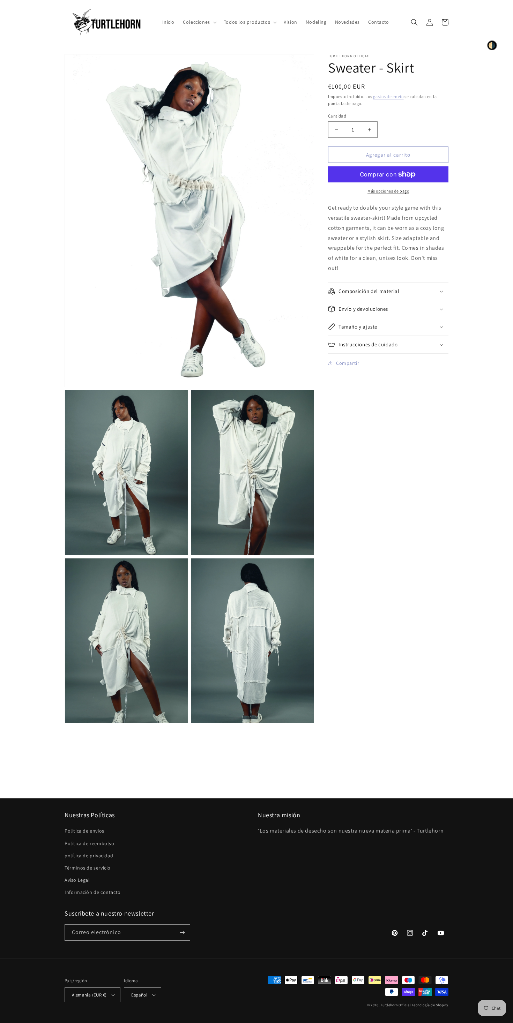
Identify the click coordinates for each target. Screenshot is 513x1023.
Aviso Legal (77, 880)
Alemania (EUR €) (89, 995)
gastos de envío (388, 96)
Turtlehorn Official (395, 1005)
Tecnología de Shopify (430, 1005)
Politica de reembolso (89, 843)
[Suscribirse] (182, 932)
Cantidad (337, 116)
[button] (199, 22)
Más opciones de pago (388, 191)
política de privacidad (89, 855)
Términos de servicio (88, 868)
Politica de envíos (84, 831)
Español (139, 995)
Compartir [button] (347, 363)
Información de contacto (93, 892)
